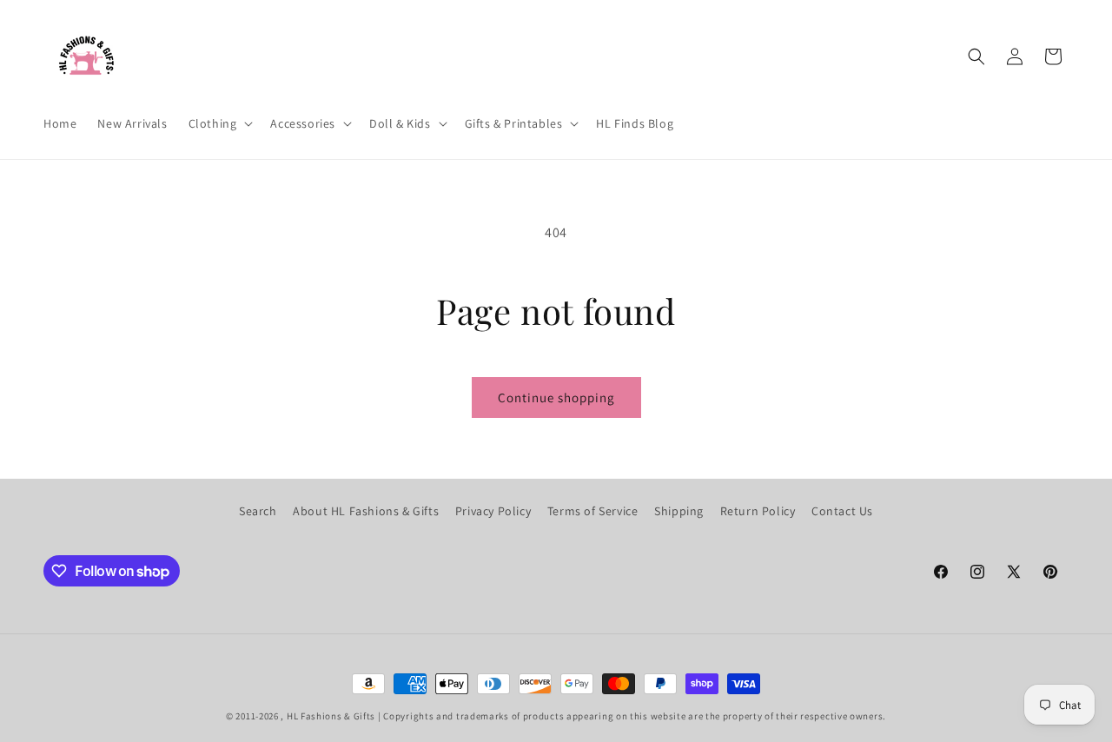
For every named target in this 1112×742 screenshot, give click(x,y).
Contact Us (842, 511)
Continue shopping (556, 397)
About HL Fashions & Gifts (366, 511)
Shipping (679, 511)
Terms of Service (593, 511)
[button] (219, 123)
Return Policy (758, 511)
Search (258, 511)
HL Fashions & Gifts (331, 716)
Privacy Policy (493, 511)
